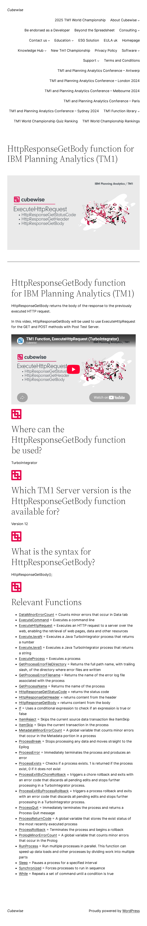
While (23, 874)
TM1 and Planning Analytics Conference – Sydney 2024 (54, 111)
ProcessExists (30, 763)
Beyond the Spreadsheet (94, 30)
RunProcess (28, 846)
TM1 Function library (120, 111)
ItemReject (27, 719)
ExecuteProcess (32, 659)
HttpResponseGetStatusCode (43, 692)
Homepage (131, 40)
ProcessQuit (28, 808)
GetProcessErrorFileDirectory (42, 664)
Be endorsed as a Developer (47, 30)
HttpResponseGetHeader (39, 697)
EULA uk (111, 40)
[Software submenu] (139, 51)
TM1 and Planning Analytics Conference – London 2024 (94, 81)
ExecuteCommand (34, 620)
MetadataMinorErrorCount (40, 730)
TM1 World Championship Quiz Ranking (46, 121)
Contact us (38, 40)
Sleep (23, 863)
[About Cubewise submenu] (139, 20)
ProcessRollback (32, 830)
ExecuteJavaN (30, 637)
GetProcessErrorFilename (39, 675)
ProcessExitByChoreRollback (42, 774)
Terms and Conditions (122, 60)
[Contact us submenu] (49, 40)
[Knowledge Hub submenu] (45, 51)
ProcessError (29, 752)
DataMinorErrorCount (36, 615)
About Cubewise (123, 20)
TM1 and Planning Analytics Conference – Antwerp (98, 71)
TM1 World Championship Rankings (111, 121)
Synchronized (30, 868)
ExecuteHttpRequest (35, 625)
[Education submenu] (73, 40)
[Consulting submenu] (139, 30)
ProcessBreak (30, 741)
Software (129, 50)
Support (89, 60)
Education (62, 40)
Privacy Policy (106, 50)
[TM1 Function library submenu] (139, 111)
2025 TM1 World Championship (80, 20)
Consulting (128, 30)
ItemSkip (26, 725)
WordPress (131, 911)
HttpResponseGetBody (37, 703)
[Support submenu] (98, 61)
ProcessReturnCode (35, 818)
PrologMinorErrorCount (38, 835)
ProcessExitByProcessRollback (44, 791)
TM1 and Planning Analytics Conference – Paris (102, 101)
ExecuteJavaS (30, 647)
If (20, 708)
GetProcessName (33, 686)
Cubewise (15, 10)
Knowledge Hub (30, 50)
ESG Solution (88, 40)
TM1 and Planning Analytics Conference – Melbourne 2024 (92, 91)
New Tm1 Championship (70, 50)
